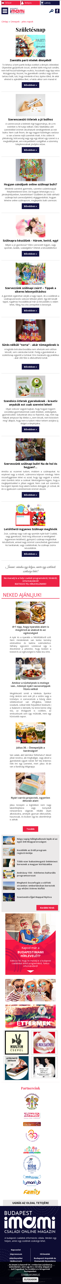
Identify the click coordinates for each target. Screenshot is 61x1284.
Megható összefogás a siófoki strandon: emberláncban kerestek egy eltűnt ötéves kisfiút (36, 885)
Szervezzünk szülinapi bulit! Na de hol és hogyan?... (30, 465)
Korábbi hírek (47, 907)
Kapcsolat (16, 1249)
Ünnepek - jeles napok (22, 21)
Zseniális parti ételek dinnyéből (30, 60)
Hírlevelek (45, 1254)
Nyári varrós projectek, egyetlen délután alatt (30, 799)
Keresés (51, 11)
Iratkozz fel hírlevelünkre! (30, 583)
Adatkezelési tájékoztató (16, 1259)
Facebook (57, 11)
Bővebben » (30, 84)
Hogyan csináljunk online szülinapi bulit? (30, 184)
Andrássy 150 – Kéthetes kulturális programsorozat (36, 874)
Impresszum (16, 1254)
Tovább (30, 829)
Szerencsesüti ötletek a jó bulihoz (30, 119)
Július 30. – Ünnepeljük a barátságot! (30, 749)
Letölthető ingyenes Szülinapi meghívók (30, 529)
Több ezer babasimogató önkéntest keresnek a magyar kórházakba (37, 863)
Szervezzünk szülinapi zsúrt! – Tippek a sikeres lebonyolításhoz (30, 289)
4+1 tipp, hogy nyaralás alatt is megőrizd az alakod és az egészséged (30, 630)
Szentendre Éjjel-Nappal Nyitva (34, 896)
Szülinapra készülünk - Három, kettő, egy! (30, 240)
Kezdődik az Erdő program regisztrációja (31, 852)
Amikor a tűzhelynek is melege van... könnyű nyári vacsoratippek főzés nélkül (30, 686)
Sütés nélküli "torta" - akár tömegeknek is (30, 345)
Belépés (28, 3)
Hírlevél (8, 3)
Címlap (4, 21)
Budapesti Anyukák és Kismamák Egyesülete (45, 1259)
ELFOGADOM (30, 1279)
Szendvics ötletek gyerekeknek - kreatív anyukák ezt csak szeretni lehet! (30, 402)
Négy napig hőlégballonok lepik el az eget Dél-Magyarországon (37, 840)
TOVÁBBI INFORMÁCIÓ (30, 1274)
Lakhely (47, 3)
